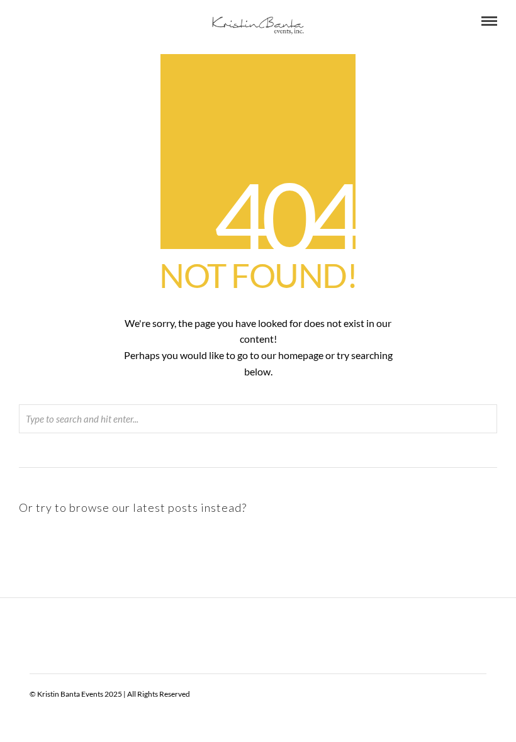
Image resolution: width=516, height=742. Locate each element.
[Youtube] (40, 21)
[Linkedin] (57, 21)
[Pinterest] (74, 21)
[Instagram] (91, 21)
